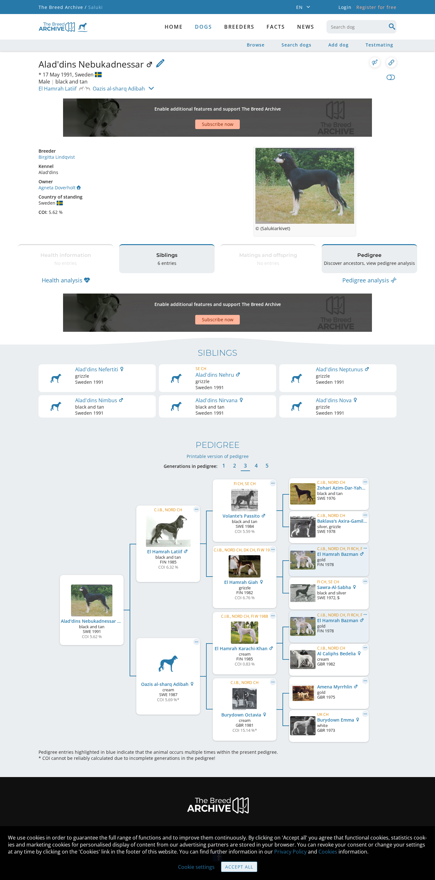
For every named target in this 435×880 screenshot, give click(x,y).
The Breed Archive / (63, 7)
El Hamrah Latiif (57, 88)
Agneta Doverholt (57, 188)
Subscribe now (217, 124)
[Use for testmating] (375, 62)
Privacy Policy (290, 851)
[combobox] (361, 26)
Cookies (327, 851)
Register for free (376, 7)
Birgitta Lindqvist (57, 157)
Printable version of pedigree (218, 456)
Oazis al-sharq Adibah (119, 88)
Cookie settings (196, 866)
